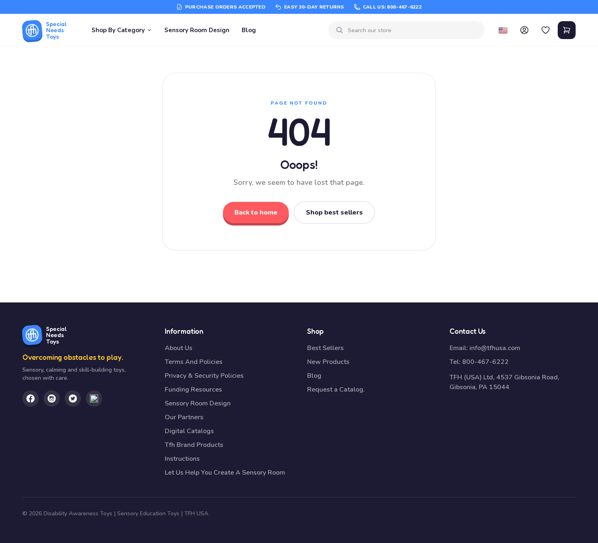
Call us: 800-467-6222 (392, 7)
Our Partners (184, 417)
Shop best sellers (334, 212)
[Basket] (567, 30)
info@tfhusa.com (494, 348)
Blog (249, 30)
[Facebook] (30, 398)
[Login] (524, 30)
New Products (328, 361)
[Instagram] (52, 398)
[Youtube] (94, 398)
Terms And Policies (194, 361)
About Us (178, 348)
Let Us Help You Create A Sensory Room (225, 472)
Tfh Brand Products (194, 444)
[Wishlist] (545, 30)
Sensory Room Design (196, 30)
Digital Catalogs (189, 431)
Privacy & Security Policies (204, 375)
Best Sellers (325, 348)
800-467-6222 (485, 361)
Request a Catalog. (336, 389)
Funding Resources (193, 389)
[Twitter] (73, 398)
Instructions (182, 458)
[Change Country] (503, 30)
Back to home (255, 212)
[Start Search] (340, 30)
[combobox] (413, 30)
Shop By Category (118, 30)
